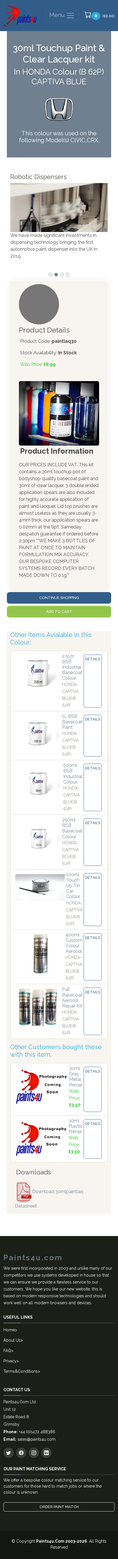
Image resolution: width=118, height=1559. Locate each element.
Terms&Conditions (20, 1371)
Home (9, 1330)
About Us (12, 1340)
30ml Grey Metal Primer (75, 1077)
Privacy (10, 1361)
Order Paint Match (59, 1507)
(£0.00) (105, 15)
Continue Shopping (59, 598)
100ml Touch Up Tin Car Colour (73, 886)
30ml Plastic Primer (75, 1126)
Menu (57, 15)
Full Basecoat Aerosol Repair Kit (72, 997)
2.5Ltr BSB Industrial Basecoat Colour (72, 667)
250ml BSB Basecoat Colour (72, 828)
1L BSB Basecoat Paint (72, 722)
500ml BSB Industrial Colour (72, 774)
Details (92, 659)
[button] (50, 274)
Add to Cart (59, 611)
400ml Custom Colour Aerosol (74, 943)
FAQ (7, 1350)
